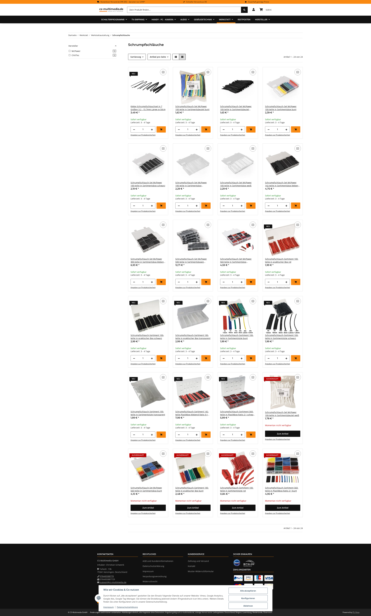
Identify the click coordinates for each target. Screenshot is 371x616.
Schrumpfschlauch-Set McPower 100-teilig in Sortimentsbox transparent (191, 184)
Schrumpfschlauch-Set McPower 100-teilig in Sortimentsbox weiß (236, 184)
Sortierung (135, 56)
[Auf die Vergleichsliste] (163, 72)
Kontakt (191, 566)
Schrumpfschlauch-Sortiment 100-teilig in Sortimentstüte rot (236, 489)
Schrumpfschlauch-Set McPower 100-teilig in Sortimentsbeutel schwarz (236, 108)
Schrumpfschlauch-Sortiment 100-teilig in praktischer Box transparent (192, 337)
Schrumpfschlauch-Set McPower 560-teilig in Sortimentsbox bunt (146, 489)
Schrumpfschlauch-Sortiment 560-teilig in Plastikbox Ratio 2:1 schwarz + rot (237, 413)
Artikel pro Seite (158, 56)
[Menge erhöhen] (152, 129)
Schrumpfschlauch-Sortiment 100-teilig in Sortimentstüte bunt (236, 337)
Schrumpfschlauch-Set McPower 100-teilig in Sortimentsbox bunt (281, 108)
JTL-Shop (355, 612)
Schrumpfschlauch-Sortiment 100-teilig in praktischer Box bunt (192, 489)
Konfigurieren (248, 598)
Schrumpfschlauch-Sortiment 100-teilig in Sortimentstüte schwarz (281, 337)
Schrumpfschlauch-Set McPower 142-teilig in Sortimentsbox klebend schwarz (282, 184)
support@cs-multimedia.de (113, 582)
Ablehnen (248, 606)
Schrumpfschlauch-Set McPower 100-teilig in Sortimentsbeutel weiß (282, 414)
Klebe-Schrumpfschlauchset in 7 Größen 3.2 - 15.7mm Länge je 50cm (148, 108)
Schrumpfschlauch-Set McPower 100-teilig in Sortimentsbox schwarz (148, 184)
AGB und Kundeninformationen (158, 561)
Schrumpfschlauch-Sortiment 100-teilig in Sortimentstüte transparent (148, 413)
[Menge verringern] (134, 129)
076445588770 (107, 576)
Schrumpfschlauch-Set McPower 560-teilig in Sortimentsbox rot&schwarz (236, 260)
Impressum (108, 607)
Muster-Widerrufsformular (201, 571)
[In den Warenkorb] (161, 129)
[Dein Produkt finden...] (244, 10)
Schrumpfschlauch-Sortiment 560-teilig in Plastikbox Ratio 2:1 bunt (281, 489)
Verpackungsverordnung (155, 576)
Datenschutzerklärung (127, 607)
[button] (253, 10)
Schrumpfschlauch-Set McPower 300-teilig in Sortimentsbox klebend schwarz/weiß (148, 260)
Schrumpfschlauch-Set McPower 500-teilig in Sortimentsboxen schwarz (191, 260)
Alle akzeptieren (248, 590)
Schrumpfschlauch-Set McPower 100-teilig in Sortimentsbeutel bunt (192, 108)
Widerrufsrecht (150, 581)
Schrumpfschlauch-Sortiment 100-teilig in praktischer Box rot (281, 260)
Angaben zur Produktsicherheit (143, 135)
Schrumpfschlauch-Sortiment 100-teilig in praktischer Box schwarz (147, 337)
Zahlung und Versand (198, 561)
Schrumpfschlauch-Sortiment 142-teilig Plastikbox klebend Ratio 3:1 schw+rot (192, 413)
